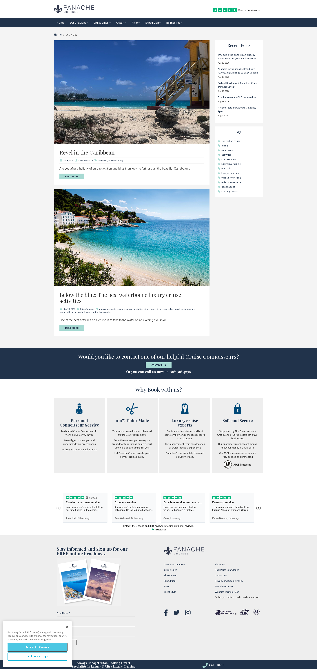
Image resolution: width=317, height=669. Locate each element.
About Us (220, 564)
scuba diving (157, 309)
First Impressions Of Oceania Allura (237, 97)
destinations (228, 186)
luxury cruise (105, 312)
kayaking (179, 309)
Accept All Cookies (37, 647)
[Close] (67, 627)
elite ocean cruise (231, 182)
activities (112, 160)
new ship (226, 168)
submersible (65, 312)
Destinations (78, 22)
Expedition (152, 22)
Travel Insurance (224, 586)
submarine (189, 309)
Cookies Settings (37, 656)
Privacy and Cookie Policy (229, 580)
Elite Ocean (170, 575)
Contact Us (158, 365)
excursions (128, 309)
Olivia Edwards (87, 309)
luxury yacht (77, 312)
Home (60, 22)
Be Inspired (173, 22)
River (135, 22)
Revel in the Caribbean (87, 152)
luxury (120, 160)
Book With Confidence (227, 569)
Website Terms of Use (227, 591)
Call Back (216, 665)
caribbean (102, 160)
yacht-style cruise (231, 177)
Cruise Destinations (174, 564)
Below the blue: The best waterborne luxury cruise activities (120, 297)
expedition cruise (231, 141)
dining (224, 145)
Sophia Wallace (85, 160)
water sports (117, 309)
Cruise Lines (101, 22)
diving (147, 309)
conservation (228, 159)
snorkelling (168, 309)
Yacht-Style (170, 591)
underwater (104, 309)
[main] (37, 644)
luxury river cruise (231, 164)
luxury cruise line (230, 173)
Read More (72, 176)
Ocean (120, 22)
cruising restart (229, 191)
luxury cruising (91, 312)
